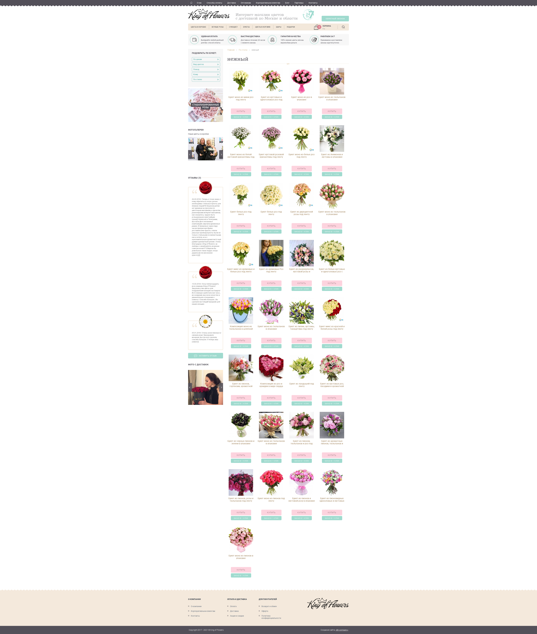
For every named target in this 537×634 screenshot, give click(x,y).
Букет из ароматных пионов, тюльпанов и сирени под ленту (332, 442)
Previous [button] (190, 154)
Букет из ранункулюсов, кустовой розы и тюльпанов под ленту (301, 270)
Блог (287, 3)
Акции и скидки (237, 616)
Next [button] (221, 154)
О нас (199, 3)
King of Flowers (209, 14)
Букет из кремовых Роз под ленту (271, 270)
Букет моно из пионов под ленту (271, 499)
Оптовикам (246, 3)
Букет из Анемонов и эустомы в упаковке (332, 155)
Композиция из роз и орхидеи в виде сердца (271, 384)
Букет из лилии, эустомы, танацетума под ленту (302, 327)
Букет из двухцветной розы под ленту (301, 213)
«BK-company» (342, 630)
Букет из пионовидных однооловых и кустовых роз (332, 499)
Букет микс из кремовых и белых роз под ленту (241, 270)
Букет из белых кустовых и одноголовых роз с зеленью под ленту (332, 270)
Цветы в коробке (198, 27)
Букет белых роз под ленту (240, 213)
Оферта (265, 611)
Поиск (343, 26)
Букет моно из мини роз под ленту (241, 98)
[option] (205, 148)
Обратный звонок (335, 18)
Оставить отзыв (208, 356)
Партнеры (299, 3)
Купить (241, 111)
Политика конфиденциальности (271, 617)
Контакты (313, 3)
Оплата (233, 606)
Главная (191, 3)
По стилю (243, 50)
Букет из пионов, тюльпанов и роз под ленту (302, 442)
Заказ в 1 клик (241, 117)
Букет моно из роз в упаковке (301, 98)
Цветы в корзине (262, 27)
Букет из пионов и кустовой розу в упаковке (301, 499)
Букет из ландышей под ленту (301, 384)
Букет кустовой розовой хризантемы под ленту (271, 155)
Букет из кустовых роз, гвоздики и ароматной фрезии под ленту (332, 384)
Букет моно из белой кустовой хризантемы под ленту (241, 155)
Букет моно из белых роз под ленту (302, 155)
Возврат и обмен (269, 606)
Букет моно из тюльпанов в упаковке (331, 98)
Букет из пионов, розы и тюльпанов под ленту (241, 499)
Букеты (246, 27)
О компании (196, 606)
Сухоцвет (233, 27)
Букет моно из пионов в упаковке (241, 556)
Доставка (231, 3)
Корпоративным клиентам (268, 3)
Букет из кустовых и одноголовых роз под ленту (271, 98)
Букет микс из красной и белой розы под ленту (332, 327)
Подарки (291, 27)
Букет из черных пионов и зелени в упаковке (241, 442)
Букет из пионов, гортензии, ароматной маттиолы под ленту (240, 384)
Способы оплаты (214, 3)
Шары (278, 27)
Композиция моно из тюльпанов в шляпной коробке (241, 327)
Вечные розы (217, 27)
